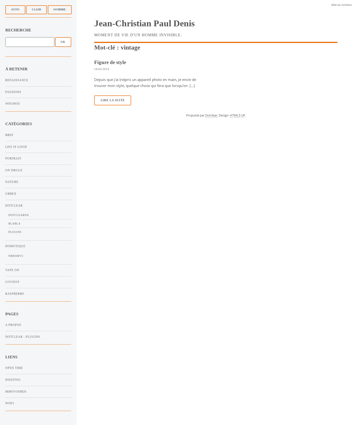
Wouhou (12, 103)
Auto (15, 9)
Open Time (14, 368)
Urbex (10, 193)
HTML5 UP (237, 115)
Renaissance (16, 80)
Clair (36, 9)
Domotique (15, 246)
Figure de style (110, 62)
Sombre (59, 9)
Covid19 (12, 282)
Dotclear (14, 205)
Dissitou (13, 380)
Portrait (13, 158)
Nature (11, 182)
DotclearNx (18, 215)
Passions (13, 92)
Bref (9, 135)
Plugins (14, 232)
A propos (13, 325)
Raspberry (14, 293)
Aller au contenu (341, 5)
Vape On (12, 270)
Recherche (18, 30)
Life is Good (16, 147)
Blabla (14, 223)
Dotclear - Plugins (22, 337)
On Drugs (13, 170)
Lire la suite (113, 100)
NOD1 (9, 403)
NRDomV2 (15, 256)
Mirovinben (16, 391)
